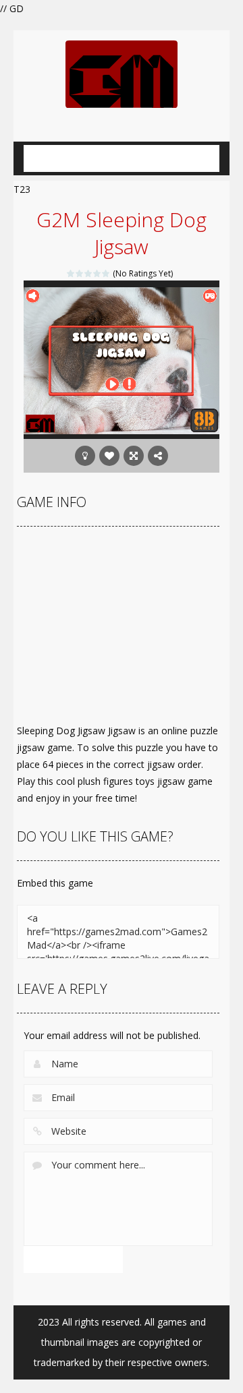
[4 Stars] (97, 273)
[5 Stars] (106, 273)
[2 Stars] (80, 273)
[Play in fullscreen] (134, 456)
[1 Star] (71, 273)
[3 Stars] (88, 273)
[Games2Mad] (121, 73)
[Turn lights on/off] (85, 456)
